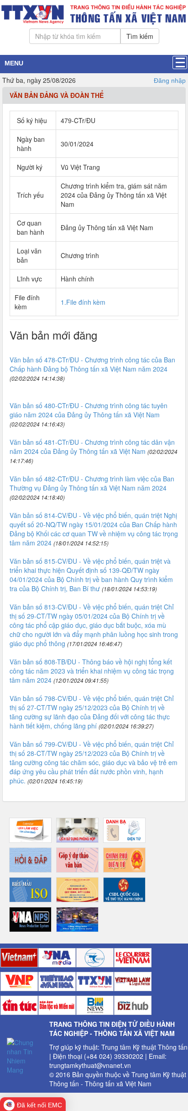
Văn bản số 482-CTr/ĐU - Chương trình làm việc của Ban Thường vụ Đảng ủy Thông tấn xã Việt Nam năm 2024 (92, 483)
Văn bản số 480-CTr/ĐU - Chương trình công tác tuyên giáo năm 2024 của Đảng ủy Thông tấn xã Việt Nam (88, 410)
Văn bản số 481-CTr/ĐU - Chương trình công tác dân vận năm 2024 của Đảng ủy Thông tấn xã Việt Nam (92, 446)
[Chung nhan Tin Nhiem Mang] (24, 1054)
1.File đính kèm (83, 302)
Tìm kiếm (139, 36)
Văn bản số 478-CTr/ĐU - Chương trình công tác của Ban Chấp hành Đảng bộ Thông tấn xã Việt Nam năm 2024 (92, 364)
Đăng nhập (170, 80)
